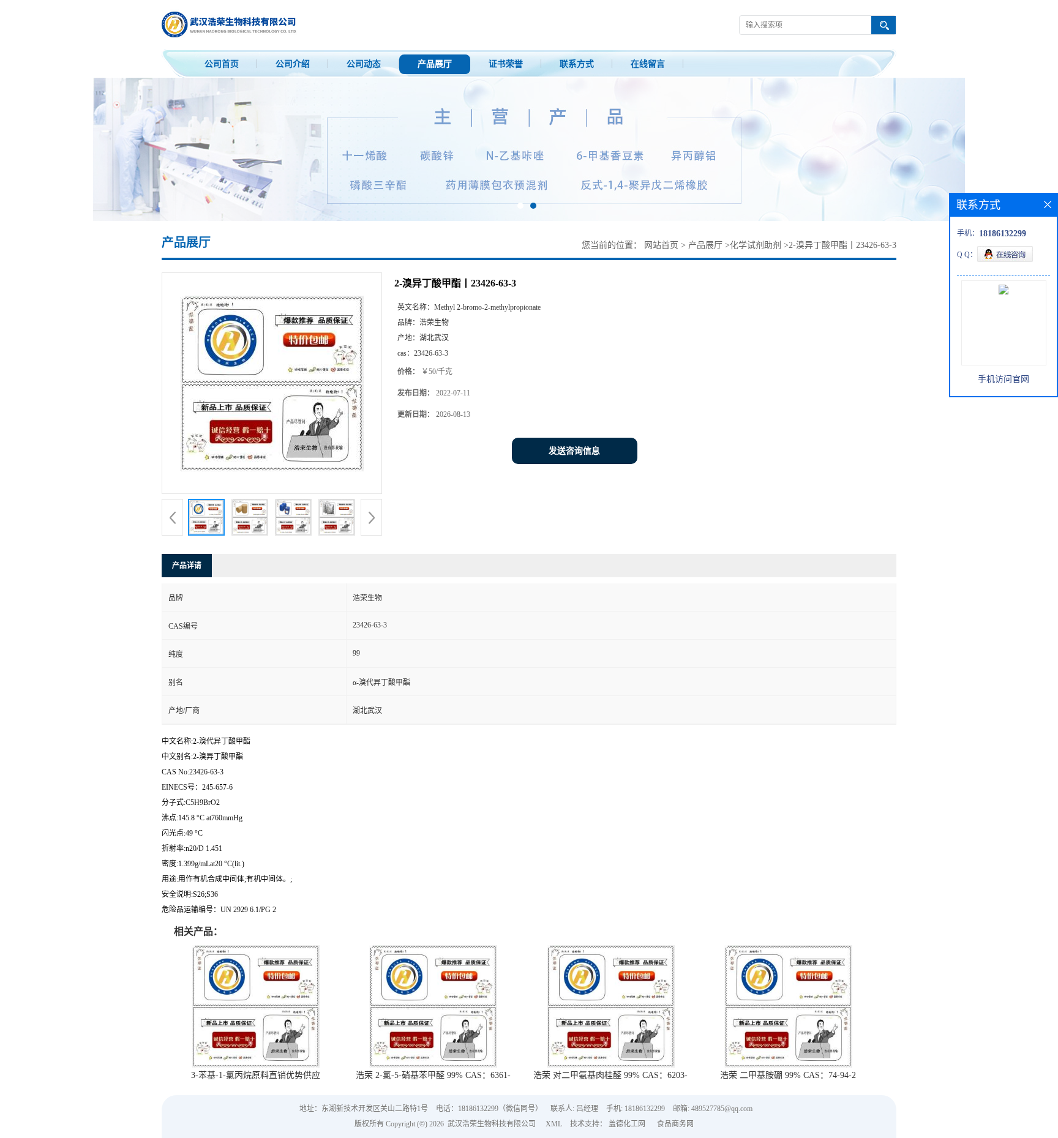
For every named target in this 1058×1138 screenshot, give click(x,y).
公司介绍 (293, 64)
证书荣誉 (506, 64)
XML (554, 1124)
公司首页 (221, 64)
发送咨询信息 (574, 450)
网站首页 (661, 245)
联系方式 (577, 64)
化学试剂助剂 (755, 245)
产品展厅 (435, 64)
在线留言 (648, 64)
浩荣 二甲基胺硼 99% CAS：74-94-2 (788, 1075)
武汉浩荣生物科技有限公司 (492, 1124)
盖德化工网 (627, 1124)
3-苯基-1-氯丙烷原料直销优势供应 (255, 1075)
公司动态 (364, 64)
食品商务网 (675, 1124)
